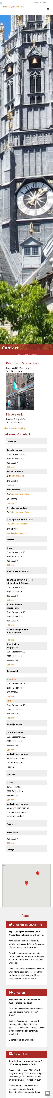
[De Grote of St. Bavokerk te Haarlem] (12, 8)
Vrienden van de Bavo (19, 494)
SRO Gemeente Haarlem (17, 524)
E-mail (12, 467)
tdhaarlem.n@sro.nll (18, 533)
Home (20, 354)
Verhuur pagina (17, 476)
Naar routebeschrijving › (15, 428)
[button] (37, 873)
